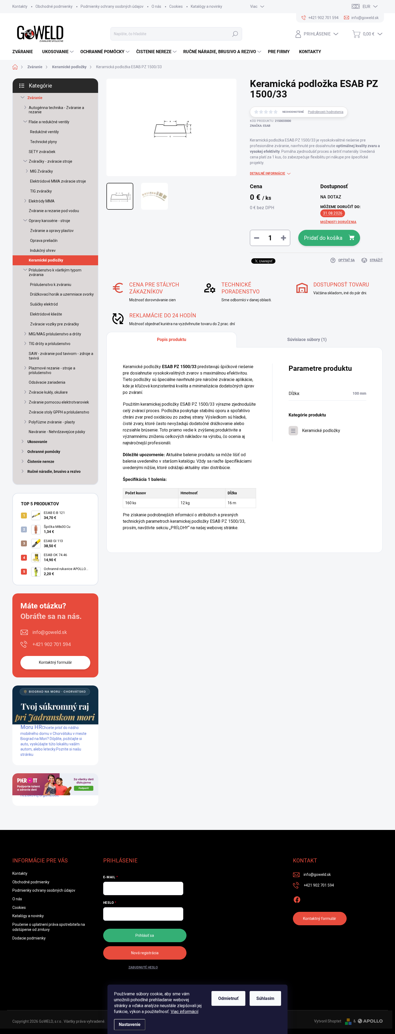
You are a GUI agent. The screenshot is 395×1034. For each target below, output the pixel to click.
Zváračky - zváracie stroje (50, 161)
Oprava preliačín (44, 240)
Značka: (260, 126)
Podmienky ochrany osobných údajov (112, 6)
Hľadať (235, 34)
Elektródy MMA (42, 201)
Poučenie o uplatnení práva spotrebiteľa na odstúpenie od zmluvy (48, 927)
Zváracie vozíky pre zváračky (54, 324)
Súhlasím (265, 998)
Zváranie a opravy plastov (52, 230)
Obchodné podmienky (54, 6)
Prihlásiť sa (144, 935)
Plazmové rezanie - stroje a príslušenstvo (52, 370)
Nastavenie (130, 1024)
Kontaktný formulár (55, 662)
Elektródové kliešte (46, 314)
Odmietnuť (228, 998)
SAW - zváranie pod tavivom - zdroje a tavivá (61, 355)
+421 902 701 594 (52, 644)
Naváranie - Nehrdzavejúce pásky (57, 432)
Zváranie (34, 98)
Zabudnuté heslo (143, 967)
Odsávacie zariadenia (47, 382)
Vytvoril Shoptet (327, 1021)
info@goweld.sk (50, 632)
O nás (156, 6)
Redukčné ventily (44, 132)
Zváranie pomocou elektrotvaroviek (59, 402)
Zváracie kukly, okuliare (48, 392)
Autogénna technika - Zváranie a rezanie (56, 110)
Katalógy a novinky (206, 6)
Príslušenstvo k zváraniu (50, 284)
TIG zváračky (41, 191)
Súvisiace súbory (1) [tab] (307, 339)
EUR (366, 6)
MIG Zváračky (41, 171)
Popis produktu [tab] (171, 339)
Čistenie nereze (40, 461)
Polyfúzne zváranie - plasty (52, 422)
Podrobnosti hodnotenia (325, 112)
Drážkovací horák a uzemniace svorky (62, 294)
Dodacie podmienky (29, 938)
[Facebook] (297, 899)
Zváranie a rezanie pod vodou (54, 211)
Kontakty (19, 6)
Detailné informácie (267, 173)
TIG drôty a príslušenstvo (49, 344)
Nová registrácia (145, 953)
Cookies (176, 6)
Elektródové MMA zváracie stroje (58, 181)
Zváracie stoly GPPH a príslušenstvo (59, 412)
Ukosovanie (37, 442)
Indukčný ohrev (43, 250)
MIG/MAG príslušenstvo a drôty (55, 334)
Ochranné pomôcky (43, 451)
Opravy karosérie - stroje (49, 221)
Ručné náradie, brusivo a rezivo (54, 471)
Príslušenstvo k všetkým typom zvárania (55, 272)
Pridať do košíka (323, 238)
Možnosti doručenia (338, 222)
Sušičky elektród (44, 304)
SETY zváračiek (42, 152)
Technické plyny (43, 142)
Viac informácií (184, 1011)
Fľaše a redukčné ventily (49, 122)
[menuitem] (24, 52)
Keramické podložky (46, 260)
